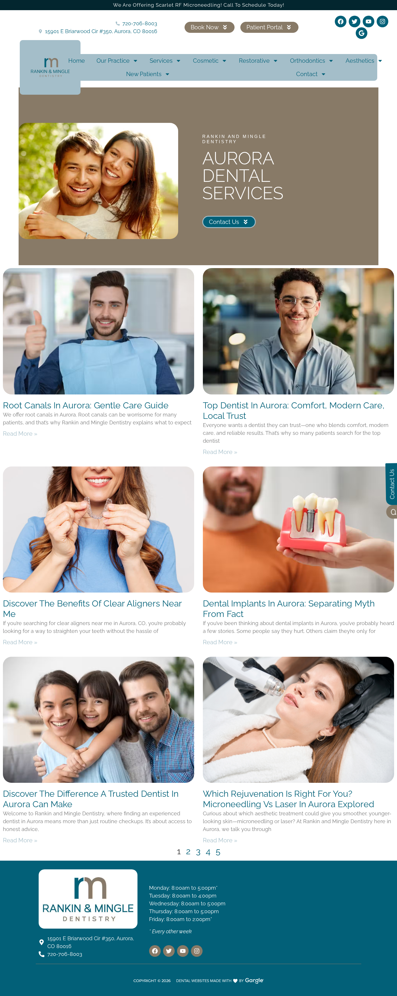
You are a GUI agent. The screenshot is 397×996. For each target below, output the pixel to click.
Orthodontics (307, 60)
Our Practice (113, 60)
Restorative (254, 60)
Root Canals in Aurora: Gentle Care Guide (86, 405)
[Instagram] (382, 21)
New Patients (144, 74)
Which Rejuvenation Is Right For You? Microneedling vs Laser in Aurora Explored (288, 799)
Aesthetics (360, 60)
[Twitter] (354, 21)
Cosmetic (206, 60)
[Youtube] (368, 21)
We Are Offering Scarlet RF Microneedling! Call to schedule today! (198, 5)
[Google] (361, 33)
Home (76, 60)
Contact (307, 74)
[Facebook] (340, 21)
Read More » (20, 433)
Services (161, 60)
